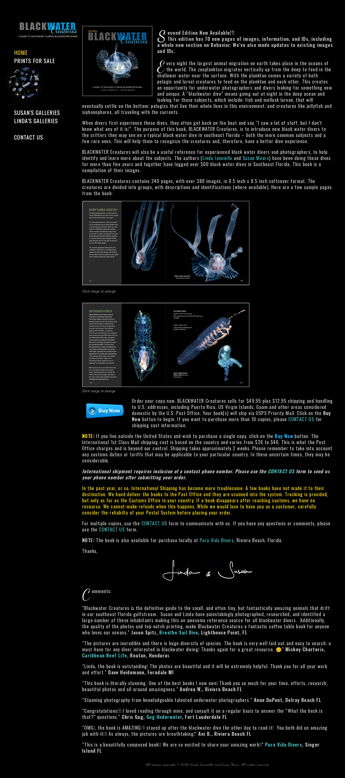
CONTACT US (301, 419)
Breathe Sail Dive (178, 632)
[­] (42, 129)
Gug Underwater (164, 716)
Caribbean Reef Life (104, 655)
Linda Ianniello (217, 157)
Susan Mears (256, 157)
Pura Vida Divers (217, 540)
